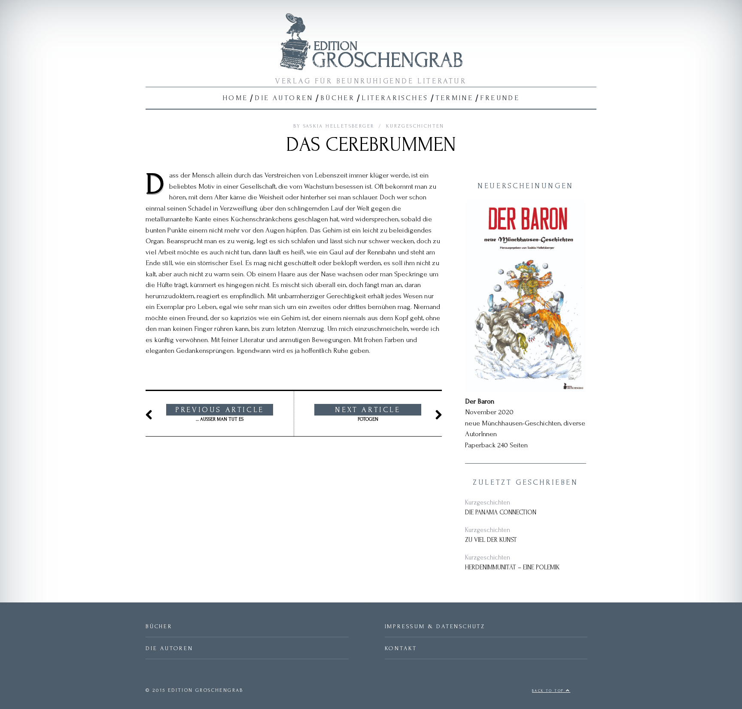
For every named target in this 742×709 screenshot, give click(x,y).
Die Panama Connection (500, 512)
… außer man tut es (219, 414)
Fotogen (367, 414)
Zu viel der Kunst (491, 540)
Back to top (549, 691)
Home (235, 98)
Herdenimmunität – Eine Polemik (512, 567)
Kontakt (401, 648)
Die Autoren (284, 98)
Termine (454, 98)
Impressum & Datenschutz (435, 626)
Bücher (337, 98)
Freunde (500, 98)
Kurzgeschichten (415, 126)
